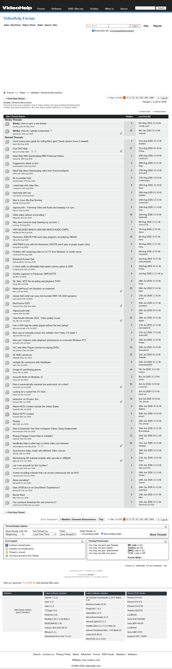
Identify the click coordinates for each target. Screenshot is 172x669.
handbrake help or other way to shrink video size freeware (41, 443)
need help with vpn (22, 193)
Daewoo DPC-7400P (137, 636)
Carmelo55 (143, 254)
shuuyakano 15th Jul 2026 (23, 350)
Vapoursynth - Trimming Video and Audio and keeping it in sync (43, 207)
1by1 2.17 (49, 602)
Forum (41, 8)
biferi (141, 497)
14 (131, 369)
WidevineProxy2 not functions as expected (33, 288)
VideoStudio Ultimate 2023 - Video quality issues (36, 318)
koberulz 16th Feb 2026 (22, 439)
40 (131, 443)
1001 (152, 98)
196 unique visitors (22, 610)
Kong (141, 239)
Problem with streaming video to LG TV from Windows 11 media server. (47, 252)
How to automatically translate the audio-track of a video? (41, 384)
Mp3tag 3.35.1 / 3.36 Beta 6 (57, 619)
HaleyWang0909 (145, 365)
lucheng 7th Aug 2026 (21, 225)
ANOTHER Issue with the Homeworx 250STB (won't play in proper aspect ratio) (51, 244)
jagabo (141, 321)
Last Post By (144, 116)
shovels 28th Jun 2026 (22, 402)
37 (131, 148)
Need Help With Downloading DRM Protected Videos (38, 156)
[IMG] (130, 550)
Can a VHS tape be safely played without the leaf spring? (40, 325)
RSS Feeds (108, 654)
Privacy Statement (154, 566)
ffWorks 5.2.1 (50, 632)
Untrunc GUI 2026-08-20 (56, 628)
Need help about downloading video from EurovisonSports (41, 170)
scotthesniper (144, 181)
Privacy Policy (63, 654)
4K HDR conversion (22, 355)
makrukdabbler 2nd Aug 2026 (24, 262)
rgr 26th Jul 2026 (19, 277)
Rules (40, 25)
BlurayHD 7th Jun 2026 (22, 483)
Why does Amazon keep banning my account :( (36, 222)
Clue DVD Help (20, 148)
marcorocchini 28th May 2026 (24, 306)
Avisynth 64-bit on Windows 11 (28, 377)
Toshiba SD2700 (135, 610)
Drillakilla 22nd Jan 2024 (22, 358)
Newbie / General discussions (46, 92)
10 (131, 347)
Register (157, 26)
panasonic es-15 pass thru (25, 399)
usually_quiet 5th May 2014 (23, 126)
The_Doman (144, 402)
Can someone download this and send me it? (34, 502)
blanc (141, 291)
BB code (132, 545)
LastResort (143, 158)
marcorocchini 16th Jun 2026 (24, 468)
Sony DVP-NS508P (136, 619)
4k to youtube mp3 (22, 178)
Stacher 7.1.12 (51, 597)
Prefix (62, 531)
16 (131, 317)
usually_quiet (144, 126)
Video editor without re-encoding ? (29, 215)
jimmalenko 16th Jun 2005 (23, 134)
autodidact (143, 306)
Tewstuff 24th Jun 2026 (22, 409)
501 (146, 98)
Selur (141, 210)
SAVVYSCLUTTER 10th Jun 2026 (26, 505)
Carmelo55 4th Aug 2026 (22, 255)
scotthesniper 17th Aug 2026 (24, 181)
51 (137, 98)
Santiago (142, 446)
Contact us (48, 654)
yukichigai (143, 490)
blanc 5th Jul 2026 (20, 365)
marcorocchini (144, 468)
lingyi (141, 166)
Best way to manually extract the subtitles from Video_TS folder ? (45, 333)
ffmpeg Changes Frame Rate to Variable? (33, 436)
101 (141, 98)
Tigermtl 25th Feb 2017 (22, 336)
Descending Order (112, 534)
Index (6, 25)
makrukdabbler (145, 262)
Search (48, 25)
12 (131, 435)
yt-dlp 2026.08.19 (94, 634)
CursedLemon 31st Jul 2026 (24, 269)
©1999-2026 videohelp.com (86, 665)
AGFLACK (143, 173)
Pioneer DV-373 (134, 602)
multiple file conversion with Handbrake (32, 362)
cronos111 (143, 387)
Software (56, 8)
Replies (129, 116)
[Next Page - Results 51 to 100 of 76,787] (158, 97)
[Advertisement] (87, 62)
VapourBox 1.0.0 (93, 613)
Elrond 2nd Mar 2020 (21, 152)
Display (16, 421)
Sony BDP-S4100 (135, 623)
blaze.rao (142, 394)
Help (146, 26)
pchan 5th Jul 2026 (20, 372)
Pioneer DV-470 (134, 597)
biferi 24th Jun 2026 (20, 424)
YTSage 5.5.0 (51, 610)
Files (55, 25)
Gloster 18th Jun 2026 (21, 453)
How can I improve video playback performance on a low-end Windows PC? (49, 340)
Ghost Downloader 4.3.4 (97, 617)
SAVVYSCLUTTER (146, 505)
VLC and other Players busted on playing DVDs (36, 347)
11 (133, 98)
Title (8, 116)
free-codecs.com (91, 660)
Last (163, 98)
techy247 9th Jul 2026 (21, 343)
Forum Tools (145, 112)
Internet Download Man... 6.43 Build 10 (103, 630)
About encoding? (21, 480)
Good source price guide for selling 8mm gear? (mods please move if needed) (50, 141)
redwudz (142, 133)
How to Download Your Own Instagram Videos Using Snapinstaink (45, 428)
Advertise (86, 654)
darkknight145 (144, 328)
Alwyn (141, 232)
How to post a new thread (33, 123)
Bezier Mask (19, 495)
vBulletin (90, 575)
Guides (94, 8)
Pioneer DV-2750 (135, 606)
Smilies (132, 548)
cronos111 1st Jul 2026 (22, 387)
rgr (162, 274)
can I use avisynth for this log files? (30, 465)
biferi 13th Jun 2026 (20, 498)
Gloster (142, 372)
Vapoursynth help (21, 310)
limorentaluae (144, 431)
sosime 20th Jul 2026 (21, 313)
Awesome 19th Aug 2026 (22, 159)
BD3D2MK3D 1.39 (53, 623)
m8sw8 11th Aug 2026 (21, 203)
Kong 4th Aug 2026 (20, 247)
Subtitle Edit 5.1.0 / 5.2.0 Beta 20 (101, 626)
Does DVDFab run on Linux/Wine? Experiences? (36, 487)
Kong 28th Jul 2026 (20, 284)
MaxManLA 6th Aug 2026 (22, 232)
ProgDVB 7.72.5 (93, 609)
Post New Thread (15, 98)
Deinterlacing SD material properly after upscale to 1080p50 (42, 458)
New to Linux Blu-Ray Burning (27, 200)
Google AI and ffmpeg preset (27, 369)
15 (131, 354)
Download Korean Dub (23, 259)
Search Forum (160, 112)
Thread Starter (18, 116)
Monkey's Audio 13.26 (96, 604)
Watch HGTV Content (23, 414)
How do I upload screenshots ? (36, 131)
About (76, 654)
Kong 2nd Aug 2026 (21, 240)
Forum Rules (134, 557)
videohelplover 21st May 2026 (24, 446)
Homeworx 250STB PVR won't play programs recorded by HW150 (45, 237)
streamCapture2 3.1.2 (96, 621)
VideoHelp (140, 566)
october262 (143, 203)
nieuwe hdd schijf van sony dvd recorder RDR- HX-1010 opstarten (45, 296)
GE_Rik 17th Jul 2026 (21, 321)
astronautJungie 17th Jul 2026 (25, 328)
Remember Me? (102, 31)
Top (101, 519)
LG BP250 (132, 615)
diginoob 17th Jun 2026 (22, 461)
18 (131, 130)
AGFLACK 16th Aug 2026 (23, 173)
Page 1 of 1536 (116, 98)
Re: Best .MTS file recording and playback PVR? (36, 281)
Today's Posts (29, 25)
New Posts (16, 25)
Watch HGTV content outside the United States (36, 406)
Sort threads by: (40, 531)
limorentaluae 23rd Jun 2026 (24, 431)
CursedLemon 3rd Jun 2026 (24, 476)
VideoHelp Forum (19, 18)
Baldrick (142, 409)
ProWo (141, 269)
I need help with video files (26, 185)
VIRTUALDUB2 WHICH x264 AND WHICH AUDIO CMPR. (41, 229)
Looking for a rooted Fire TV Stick (29, 392)
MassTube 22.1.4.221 (96, 639)
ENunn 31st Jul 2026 (21, 210)
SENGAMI (143, 217)
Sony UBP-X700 (134, 632)
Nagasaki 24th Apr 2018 (22, 218)
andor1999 (143, 335)
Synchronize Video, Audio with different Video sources (39, 450)
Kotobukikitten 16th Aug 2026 (24, 166)
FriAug (141, 151)
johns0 (141, 416)
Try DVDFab (29, 582)
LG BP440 (132, 628)
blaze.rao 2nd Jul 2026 (22, 395)
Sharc (141, 188)
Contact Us (130, 566)
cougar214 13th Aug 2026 (23, 188)
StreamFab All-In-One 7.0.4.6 (58, 636)
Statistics (120, 654)
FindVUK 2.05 (51, 615)
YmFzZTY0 (143, 225)
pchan (141, 298)
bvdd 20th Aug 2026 (21, 144)
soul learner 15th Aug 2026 (23, 196)
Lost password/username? (122, 31)
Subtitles (142, 144)
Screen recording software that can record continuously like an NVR (46, 473)
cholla (141, 438)
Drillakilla (142, 357)
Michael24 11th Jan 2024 (22, 490)
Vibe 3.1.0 (49, 606)
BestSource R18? (21, 303)
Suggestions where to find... (26, 163)
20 (131, 288)
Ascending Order (90, 534)
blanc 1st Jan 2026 (20, 291)
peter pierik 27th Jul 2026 (23, 299)
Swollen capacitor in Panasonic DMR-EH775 (34, 274)
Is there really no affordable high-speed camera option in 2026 (43, 266)
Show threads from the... (17, 531)
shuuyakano (144, 350)
